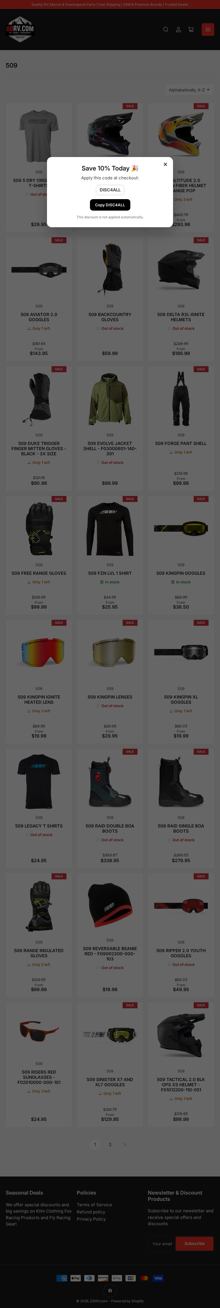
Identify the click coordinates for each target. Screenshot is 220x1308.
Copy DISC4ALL (110, 205)
